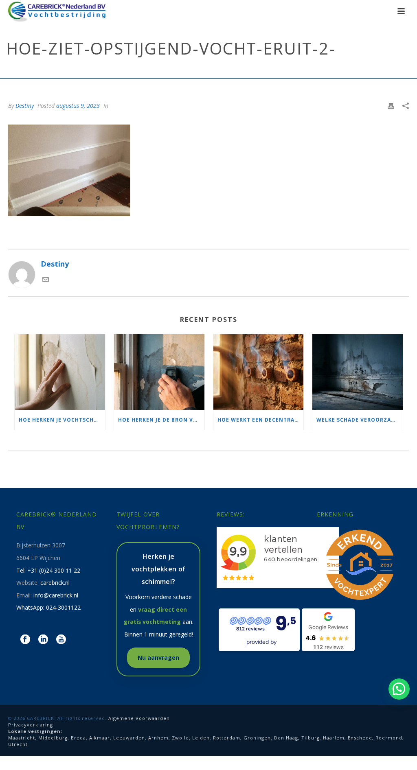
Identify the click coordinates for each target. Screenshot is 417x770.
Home (109, 70)
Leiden (201, 738)
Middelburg (53, 738)
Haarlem (334, 738)
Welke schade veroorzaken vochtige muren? (359, 419)
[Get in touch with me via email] (45, 280)
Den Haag (286, 738)
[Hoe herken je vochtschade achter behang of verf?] (60, 372)
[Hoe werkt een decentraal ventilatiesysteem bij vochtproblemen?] (258, 372)
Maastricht (21, 738)
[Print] (391, 105)
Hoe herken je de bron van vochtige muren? (161, 419)
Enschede (360, 738)
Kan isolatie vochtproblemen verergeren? (239, 70)
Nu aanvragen (158, 657)
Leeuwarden (129, 738)
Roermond (388, 738)
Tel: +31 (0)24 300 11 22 (48, 570)
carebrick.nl (55, 582)
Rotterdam (226, 738)
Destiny (24, 105)
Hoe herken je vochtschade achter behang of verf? (62, 419)
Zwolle (180, 738)
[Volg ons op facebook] (25, 639)
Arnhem (158, 738)
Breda (78, 738)
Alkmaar (99, 738)
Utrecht (18, 744)
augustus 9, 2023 (78, 105)
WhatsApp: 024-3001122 (48, 607)
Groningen (257, 738)
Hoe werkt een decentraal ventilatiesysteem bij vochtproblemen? (260, 419)
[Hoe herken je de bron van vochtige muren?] (159, 372)
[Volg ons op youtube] (61, 639)
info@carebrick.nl (55, 595)
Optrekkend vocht (148, 70)
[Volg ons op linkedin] (43, 639)
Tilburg (310, 738)
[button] (399, 689)
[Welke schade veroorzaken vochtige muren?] (357, 372)
